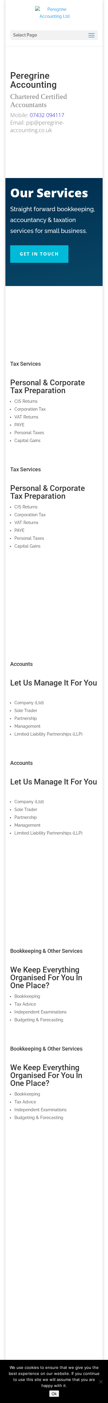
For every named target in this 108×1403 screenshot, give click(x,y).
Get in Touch (54, 344)
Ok (54, 1393)
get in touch (39, 254)
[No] (101, 1382)
